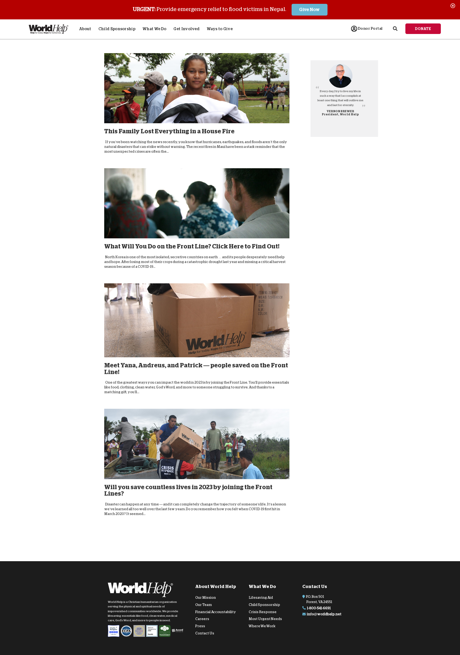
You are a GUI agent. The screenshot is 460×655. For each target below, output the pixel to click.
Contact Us (204, 633)
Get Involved (186, 29)
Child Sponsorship (116, 29)
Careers (202, 619)
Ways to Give (220, 29)
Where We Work (262, 626)
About (85, 29)
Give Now (309, 9)
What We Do (154, 29)
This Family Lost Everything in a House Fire (169, 131)
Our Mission (205, 597)
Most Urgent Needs (265, 619)
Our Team (203, 604)
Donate (423, 28)
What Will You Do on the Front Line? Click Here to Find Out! (191, 246)
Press (200, 626)
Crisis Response (262, 611)
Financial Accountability (215, 611)
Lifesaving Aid (261, 597)
